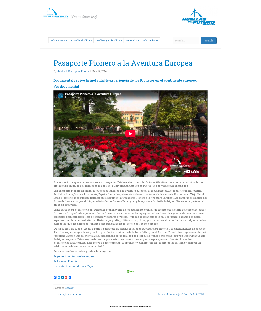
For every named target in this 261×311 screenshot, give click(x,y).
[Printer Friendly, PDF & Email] (130, 271)
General (69, 287)
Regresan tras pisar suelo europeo (73, 256)
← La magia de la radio (67, 294)
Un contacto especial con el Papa (73, 266)
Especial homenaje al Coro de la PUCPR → (183, 294)
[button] (209, 40)
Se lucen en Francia (65, 261)
